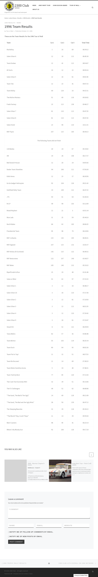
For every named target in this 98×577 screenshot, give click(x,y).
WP (11, 573)
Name (12, 525)
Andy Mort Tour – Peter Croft (81, 463)
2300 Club (12, 571)
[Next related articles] (91, 455)
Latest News (12, 18)
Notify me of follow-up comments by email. (31, 532)
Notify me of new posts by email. (26, 536)
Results (19, 18)
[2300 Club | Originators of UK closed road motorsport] (9, 6)
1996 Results (26, 18)
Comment (14, 509)
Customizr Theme (28, 573)
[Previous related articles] (87, 455)
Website (68, 525)
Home (6, 18)
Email (40, 525)
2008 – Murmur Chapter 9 (36, 463)
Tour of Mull (9, 31)
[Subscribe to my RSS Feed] (93, 571)
